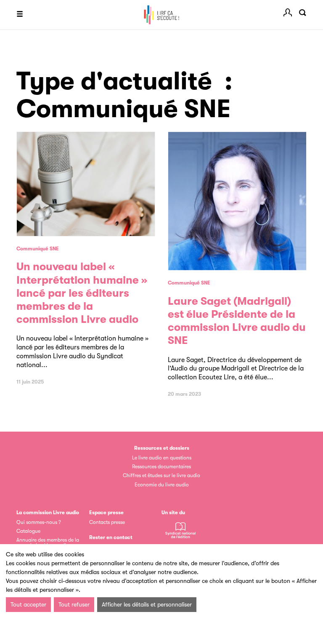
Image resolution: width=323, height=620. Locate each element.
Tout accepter (28, 604)
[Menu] (19, 15)
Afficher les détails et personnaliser (147, 604)
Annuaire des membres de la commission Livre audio (47, 542)
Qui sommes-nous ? (38, 522)
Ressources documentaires (161, 467)
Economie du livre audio (162, 485)
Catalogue (28, 531)
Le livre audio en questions (161, 458)
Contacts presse (107, 522)
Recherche (302, 12)
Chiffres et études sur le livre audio (161, 475)
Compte (287, 12)
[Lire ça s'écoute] (161, 14)
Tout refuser (74, 604)
